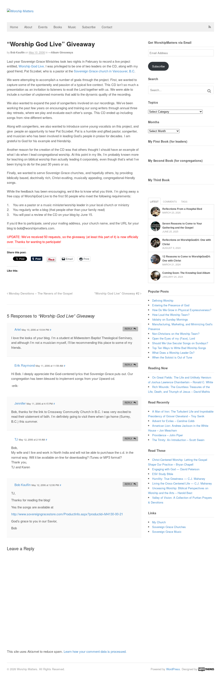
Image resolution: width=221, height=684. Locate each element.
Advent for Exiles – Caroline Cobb (173, 421)
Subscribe (89, 27)
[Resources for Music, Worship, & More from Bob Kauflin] (20, 11)
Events (42, 27)
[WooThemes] (206, 669)
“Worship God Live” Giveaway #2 (117, 293)
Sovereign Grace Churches (169, 527)
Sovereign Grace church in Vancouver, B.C (104, 71)
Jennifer (20, 403)
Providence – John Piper (167, 435)
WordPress (173, 669)
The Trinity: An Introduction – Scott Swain (178, 440)
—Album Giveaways (60, 52)
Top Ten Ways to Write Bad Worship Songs (179, 348)
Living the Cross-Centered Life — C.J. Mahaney (182, 483)
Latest (154, 201)
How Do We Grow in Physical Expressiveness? (181, 310)
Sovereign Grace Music (167, 532)
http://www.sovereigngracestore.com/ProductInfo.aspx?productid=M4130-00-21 (67, 514)
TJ (16, 439)
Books (58, 27)
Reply (128, 328)
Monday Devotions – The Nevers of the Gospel (40, 293)
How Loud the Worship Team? (170, 315)
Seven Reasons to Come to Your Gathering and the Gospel (182, 225)
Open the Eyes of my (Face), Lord (173, 338)
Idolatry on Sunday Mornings (170, 319)
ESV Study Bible (162, 474)
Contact (107, 27)
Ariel (17, 329)
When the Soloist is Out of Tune (172, 357)
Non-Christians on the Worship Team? (175, 334)
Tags (184, 201)
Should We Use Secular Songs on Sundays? (180, 343)
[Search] (209, 91)
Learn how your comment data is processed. (95, 651)
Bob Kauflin (17, 52)
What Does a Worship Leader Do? (173, 353)
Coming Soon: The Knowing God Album (186, 273)
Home (14, 27)
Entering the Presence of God (170, 305)
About (28, 27)
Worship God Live (31, 66)
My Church (159, 522)
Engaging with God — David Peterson (175, 469)
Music (72, 27)
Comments (170, 201)
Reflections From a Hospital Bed (182, 209)
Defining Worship (162, 300)
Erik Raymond (24, 365)
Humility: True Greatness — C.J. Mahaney (178, 479)
